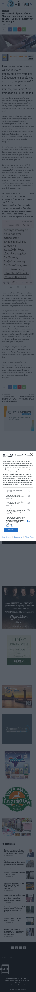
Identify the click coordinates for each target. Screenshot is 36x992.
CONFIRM (11, 529)
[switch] (28, 496)
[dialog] (18, 496)
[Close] (32, 455)
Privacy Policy (29, 537)
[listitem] (18, 491)
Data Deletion (6, 537)
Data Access (18, 537)
